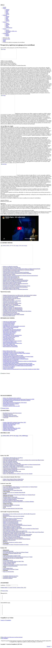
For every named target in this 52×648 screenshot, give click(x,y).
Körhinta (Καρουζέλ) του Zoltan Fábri (10, 359)
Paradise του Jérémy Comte (8, 563)
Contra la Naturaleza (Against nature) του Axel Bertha (14, 469)
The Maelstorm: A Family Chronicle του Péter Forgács (14, 533)
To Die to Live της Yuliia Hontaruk (10, 468)
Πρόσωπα (5, 15)
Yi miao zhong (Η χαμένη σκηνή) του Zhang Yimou (13, 352)
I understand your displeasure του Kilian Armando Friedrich (15, 564)
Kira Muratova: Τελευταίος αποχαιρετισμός (12, 330)
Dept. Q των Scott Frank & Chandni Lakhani (12, 303)
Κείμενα (4, 21)
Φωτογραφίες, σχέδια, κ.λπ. (11, 31)
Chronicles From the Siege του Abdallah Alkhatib (13, 558)
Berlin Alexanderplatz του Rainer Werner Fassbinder (13, 314)
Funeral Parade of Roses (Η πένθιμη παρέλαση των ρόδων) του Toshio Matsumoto (19, 361)
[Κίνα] (11, 637)
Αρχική (4, 7)
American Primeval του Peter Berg (10, 312)
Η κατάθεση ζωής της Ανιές (8, 324)
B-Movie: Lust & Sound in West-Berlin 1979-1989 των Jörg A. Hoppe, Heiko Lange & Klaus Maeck (23, 532)
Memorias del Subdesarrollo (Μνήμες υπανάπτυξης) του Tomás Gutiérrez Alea (18, 364)
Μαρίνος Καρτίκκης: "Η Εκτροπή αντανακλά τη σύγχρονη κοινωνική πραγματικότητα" (20, 275)
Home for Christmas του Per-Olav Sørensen (12, 298)
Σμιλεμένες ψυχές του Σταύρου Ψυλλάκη (11, 284)
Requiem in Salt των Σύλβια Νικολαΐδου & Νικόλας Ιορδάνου (15, 280)
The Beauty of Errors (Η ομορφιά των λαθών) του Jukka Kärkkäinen (17, 535)
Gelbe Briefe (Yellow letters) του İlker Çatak (12, 471)
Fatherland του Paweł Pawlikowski (10, 470)
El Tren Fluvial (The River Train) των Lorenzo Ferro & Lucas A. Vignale (17, 556)
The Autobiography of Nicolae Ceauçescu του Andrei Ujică (15, 530)
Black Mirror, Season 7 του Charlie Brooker (12, 305)
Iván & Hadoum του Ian (8, 560)
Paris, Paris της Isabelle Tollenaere (10, 461)
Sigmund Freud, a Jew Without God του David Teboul (14, 357)
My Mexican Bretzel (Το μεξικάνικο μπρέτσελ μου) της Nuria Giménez (17, 534)
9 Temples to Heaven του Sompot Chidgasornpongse (13, 498)
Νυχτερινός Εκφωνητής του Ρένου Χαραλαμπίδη (13, 279)
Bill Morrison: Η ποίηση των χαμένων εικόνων (12, 542)
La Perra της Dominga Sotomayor (10, 499)
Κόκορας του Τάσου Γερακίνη (9, 274)
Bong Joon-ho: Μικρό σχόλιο (9, 337)
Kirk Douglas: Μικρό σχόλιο (9, 339)
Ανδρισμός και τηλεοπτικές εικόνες (10, 302)
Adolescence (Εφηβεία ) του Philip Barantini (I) (12, 307)
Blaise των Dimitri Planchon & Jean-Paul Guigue (13, 480)
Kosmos (7, 10)
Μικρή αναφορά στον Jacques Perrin (10, 346)
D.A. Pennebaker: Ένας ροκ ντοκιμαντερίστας (12, 335)
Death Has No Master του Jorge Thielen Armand (13, 500)
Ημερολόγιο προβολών (7, 578)
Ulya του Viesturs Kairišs (8, 489)
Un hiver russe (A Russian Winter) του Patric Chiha (13, 561)
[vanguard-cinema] (5, 408)
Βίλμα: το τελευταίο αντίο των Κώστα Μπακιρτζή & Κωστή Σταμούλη (17, 525)
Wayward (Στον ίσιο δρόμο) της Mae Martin (12, 300)
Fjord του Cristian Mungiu (8, 472)
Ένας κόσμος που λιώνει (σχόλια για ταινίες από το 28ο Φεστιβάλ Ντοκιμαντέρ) (19, 513)
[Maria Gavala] (13, 587)
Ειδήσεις (7, 34)
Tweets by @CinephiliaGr (6, 620)
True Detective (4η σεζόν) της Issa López (11, 313)
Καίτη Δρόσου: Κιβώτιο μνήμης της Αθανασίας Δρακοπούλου (15, 283)
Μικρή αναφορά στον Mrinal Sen (9, 331)
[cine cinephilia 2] (4, 638)
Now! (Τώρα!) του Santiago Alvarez (10, 529)
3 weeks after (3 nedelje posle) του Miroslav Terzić (13, 465)
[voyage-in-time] (4, 590)
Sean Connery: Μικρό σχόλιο (9, 344)
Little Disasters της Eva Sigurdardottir (10, 304)
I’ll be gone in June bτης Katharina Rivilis (11, 487)
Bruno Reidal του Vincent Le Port (10, 354)
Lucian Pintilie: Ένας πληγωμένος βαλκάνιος (12, 329)
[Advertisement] (15, 2)
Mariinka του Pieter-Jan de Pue (9, 540)
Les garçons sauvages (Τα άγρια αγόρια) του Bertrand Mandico (15, 358)
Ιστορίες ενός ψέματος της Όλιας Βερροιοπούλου (13, 518)
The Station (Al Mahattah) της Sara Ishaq (11, 505)
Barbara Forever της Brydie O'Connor (10, 569)
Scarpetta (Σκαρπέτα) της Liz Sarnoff (10, 297)
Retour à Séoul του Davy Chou (9, 350)
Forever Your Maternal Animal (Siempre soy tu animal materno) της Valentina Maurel (20, 486)
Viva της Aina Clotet (7, 506)
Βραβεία (7, 35)
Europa (7, 12)
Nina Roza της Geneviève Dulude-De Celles (12, 553)
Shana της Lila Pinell (7, 502)
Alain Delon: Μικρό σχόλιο (8, 334)
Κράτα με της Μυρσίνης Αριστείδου (10, 266)
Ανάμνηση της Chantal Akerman (9, 321)
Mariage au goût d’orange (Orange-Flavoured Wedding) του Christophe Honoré (19, 494)
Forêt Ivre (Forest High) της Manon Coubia (11, 555)
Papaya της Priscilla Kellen (8, 571)
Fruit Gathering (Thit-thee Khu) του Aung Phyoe (13, 457)
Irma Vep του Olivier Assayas (9, 315)
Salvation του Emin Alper (8, 551)
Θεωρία (7, 26)
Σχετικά (48, 646)
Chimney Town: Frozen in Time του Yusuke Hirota (13, 479)
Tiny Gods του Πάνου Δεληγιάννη (10, 519)
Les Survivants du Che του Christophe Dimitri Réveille (14, 492)
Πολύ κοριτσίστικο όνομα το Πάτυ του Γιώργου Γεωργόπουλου (16, 272)
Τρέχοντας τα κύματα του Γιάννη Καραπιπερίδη (12, 524)
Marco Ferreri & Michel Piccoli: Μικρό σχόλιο (12, 343)
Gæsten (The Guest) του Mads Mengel (11, 458)
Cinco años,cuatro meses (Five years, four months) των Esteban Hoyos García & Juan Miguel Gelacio (23, 460)
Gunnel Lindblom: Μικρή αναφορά (10, 345)
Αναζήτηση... (3, 585)
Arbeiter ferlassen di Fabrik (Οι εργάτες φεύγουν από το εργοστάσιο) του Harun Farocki (20, 528)
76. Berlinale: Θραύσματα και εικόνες (10, 575)
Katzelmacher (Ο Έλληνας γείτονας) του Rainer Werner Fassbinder (16, 353)
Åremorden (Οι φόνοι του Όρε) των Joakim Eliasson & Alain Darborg (17, 311)
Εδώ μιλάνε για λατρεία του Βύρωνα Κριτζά (12, 282)
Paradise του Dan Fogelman (8, 306)
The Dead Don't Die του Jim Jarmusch (11, 362)
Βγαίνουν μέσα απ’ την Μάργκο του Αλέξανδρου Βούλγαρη (15, 281)
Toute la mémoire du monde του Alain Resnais (12, 527)
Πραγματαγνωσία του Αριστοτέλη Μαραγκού (12, 520)
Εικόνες (4, 28)
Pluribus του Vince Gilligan (8, 299)
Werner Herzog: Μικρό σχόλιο (9, 332)
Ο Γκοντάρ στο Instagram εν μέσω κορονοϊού (12, 340)
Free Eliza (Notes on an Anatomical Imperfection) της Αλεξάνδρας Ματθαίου (18, 269)
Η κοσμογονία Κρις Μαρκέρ (9, 323)
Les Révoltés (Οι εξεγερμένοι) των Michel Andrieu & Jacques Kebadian (17, 365)
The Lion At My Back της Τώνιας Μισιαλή (11, 267)
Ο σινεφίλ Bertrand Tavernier (9, 322)
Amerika (7, 14)
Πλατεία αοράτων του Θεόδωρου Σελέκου (11, 526)
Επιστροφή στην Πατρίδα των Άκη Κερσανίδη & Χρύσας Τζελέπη (16, 285)
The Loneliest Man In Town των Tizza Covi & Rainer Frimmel (15, 552)
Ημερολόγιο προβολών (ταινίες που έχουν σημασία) (13, 516)
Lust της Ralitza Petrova (8, 568)
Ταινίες (4, 8)
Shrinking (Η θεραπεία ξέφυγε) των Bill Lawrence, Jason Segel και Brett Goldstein (19, 295)
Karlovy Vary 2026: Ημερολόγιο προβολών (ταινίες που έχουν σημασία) (17, 473)
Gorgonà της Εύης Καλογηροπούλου (10, 276)
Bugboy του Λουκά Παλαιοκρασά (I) (10, 521)
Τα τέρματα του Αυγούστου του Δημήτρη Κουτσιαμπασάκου (15, 287)
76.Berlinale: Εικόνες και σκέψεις (10, 577)
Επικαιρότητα (5, 33)
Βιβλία (7, 25)
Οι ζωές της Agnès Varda (8, 328)
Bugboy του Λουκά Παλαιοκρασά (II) (10, 522)
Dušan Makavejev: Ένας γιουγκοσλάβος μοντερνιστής (14, 326)
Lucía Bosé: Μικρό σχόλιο (8, 338)
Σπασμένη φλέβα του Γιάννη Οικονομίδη (11, 271)
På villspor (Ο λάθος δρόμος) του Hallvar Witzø (12, 310)
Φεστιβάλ (8, 24)
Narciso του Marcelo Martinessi (9, 562)
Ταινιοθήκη (8, 32)
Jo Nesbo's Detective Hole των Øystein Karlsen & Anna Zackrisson (16, 296)
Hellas (7, 11)
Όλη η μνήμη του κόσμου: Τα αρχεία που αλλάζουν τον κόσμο (16, 544)
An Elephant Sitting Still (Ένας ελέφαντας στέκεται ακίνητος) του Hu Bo (17, 363)
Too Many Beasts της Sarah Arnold (10, 497)
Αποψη (7, 23)
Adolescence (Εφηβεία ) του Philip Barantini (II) (12, 308)
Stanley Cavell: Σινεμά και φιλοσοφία (10, 327)
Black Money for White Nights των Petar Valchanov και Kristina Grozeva (18, 466)
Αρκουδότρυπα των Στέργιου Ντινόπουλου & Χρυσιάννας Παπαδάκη (17, 273)
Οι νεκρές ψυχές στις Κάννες (9, 366)
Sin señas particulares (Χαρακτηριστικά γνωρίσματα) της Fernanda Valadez (18, 356)
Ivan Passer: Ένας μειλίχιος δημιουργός (11, 336)
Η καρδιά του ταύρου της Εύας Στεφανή (11, 288)
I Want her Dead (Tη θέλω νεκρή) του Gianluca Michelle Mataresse (16, 538)
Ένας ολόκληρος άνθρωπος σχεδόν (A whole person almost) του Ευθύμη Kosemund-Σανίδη (21, 268)
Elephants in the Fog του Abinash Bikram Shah (12, 490)
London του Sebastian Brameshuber (10, 565)
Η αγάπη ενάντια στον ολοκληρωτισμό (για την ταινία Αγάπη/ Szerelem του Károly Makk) (21, 369)
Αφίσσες (7, 29)
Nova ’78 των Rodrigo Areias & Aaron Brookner (13, 537)
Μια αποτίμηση (6, 515)
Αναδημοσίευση (9, 27)
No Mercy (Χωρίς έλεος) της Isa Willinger (11, 536)
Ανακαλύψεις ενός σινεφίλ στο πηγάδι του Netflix (13, 355)
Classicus (7, 9)
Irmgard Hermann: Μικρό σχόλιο (9, 342)
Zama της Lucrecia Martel (8, 367)
